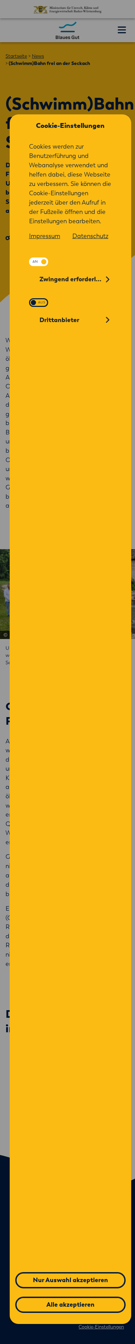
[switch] (38, 261)
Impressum (44, 236)
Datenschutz (90, 236)
